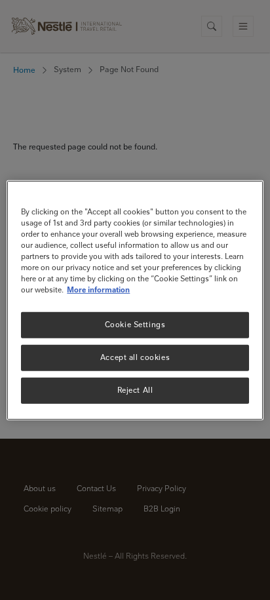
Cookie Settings (135, 324)
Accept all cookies (135, 357)
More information (98, 289)
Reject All (135, 390)
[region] (135, 300)
